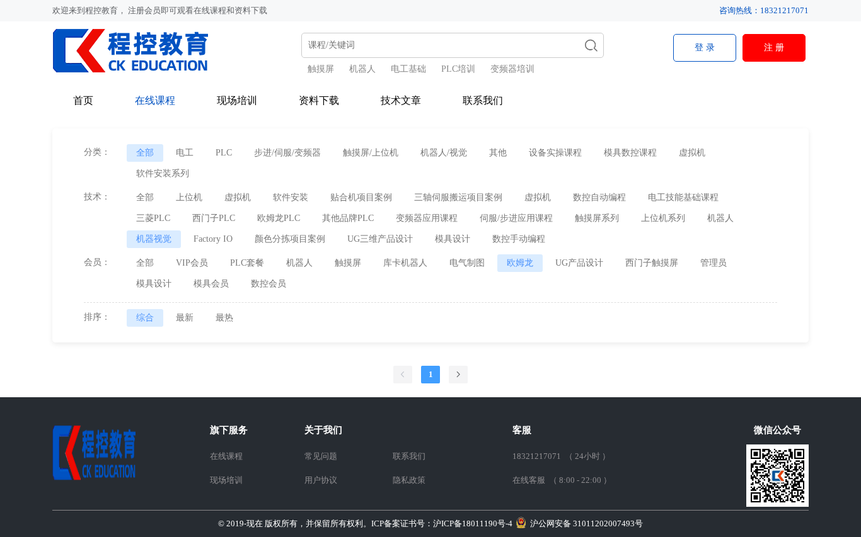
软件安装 (290, 197)
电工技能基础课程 (683, 197)
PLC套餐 (247, 263)
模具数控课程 (630, 152)
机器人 (362, 69)
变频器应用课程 (427, 218)
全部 (145, 152)
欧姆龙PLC (278, 218)
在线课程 (155, 100)
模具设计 (452, 239)
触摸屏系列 (597, 218)
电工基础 (408, 69)
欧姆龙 (520, 263)
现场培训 (237, 100)
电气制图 (467, 263)
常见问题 (320, 456)
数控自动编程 (599, 197)
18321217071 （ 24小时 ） (561, 456)
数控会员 (268, 283)
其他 (498, 152)
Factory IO (213, 239)
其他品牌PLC (348, 218)
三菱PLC (153, 218)
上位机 (189, 197)
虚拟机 (692, 152)
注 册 (774, 47)
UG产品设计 (579, 263)
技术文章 (401, 100)
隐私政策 (409, 480)
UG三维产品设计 (380, 239)
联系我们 (483, 100)
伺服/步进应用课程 (516, 218)
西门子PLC (213, 218)
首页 (83, 100)
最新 (185, 317)
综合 (145, 317)
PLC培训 (458, 69)
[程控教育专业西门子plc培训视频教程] (139, 50)
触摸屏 (321, 69)
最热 (224, 317)
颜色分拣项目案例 (290, 239)
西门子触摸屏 (651, 263)
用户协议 (320, 480)
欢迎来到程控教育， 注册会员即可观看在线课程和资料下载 (159, 10)
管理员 (713, 263)
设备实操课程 (555, 152)
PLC (224, 152)
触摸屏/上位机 (370, 152)
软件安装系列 (162, 173)
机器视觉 (153, 239)
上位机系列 (663, 218)
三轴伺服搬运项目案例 (458, 197)
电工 (185, 152)
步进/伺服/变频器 (287, 152)
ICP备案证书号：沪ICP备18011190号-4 (365, 523)
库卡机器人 (405, 263)
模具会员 (211, 283)
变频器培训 (512, 69)
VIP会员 (192, 263)
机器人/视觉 (443, 152)
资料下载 (319, 100)
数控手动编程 (518, 239)
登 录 (705, 47)
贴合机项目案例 (361, 197)
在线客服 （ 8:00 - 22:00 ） (561, 480)
